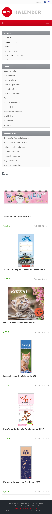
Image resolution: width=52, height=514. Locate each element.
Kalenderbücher (11, 89)
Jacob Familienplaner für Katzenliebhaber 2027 (25, 269)
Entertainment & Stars (13, 55)
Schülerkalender (11, 107)
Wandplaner (9, 125)
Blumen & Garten (11, 42)
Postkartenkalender (12, 102)
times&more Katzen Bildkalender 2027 (21, 322)
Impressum (21, 511)
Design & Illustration (12, 51)
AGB (28, 511)
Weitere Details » (41, 226)
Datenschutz (10, 511)
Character (8, 46)
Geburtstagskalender (13, 84)
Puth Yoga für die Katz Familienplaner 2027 (23, 429)
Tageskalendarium (12, 160)
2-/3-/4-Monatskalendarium (15, 142)
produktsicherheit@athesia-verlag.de (26, 508)
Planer (6, 98)
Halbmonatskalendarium (14, 147)
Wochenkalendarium (12, 165)
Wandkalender (10, 120)
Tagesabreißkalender (13, 111)
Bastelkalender (10, 71)
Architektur (8, 37)
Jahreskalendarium (12, 151)
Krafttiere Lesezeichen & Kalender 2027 (21, 482)
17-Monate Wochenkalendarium (17, 138)
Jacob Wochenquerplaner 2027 (17, 216)
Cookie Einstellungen (38, 511)
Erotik (6, 60)
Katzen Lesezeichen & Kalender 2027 (20, 375)
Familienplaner (10, 80)
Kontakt (38, 2)
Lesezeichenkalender (13, 93)
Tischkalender (10, 116)
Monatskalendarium (12, 156)
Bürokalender (9, 75)
